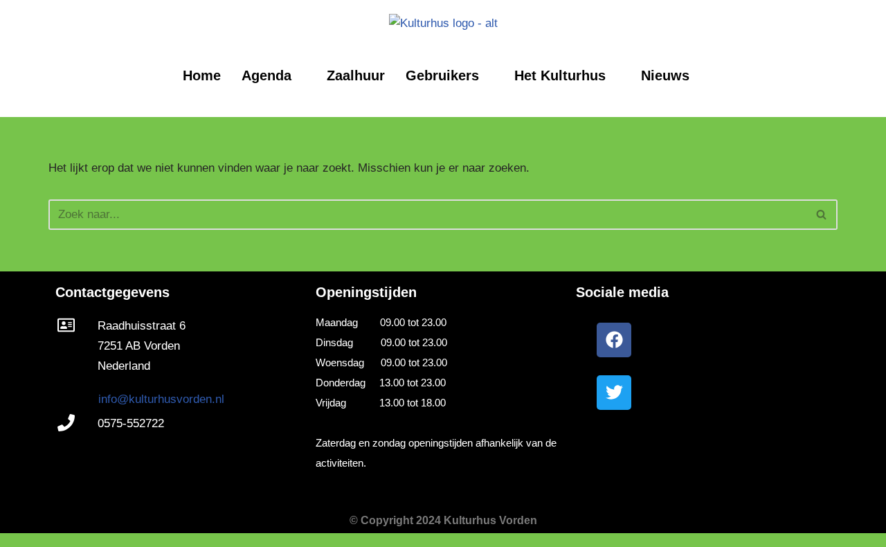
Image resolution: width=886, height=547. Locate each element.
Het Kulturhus (560, 75)
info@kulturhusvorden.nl (161, 399)
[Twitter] (614, 392)
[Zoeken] (822, 214)
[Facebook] (614, 340)
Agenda (266, 75)
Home (202, 75)
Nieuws (665, 75)
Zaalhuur (356, 75)
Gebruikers (442, 75)
